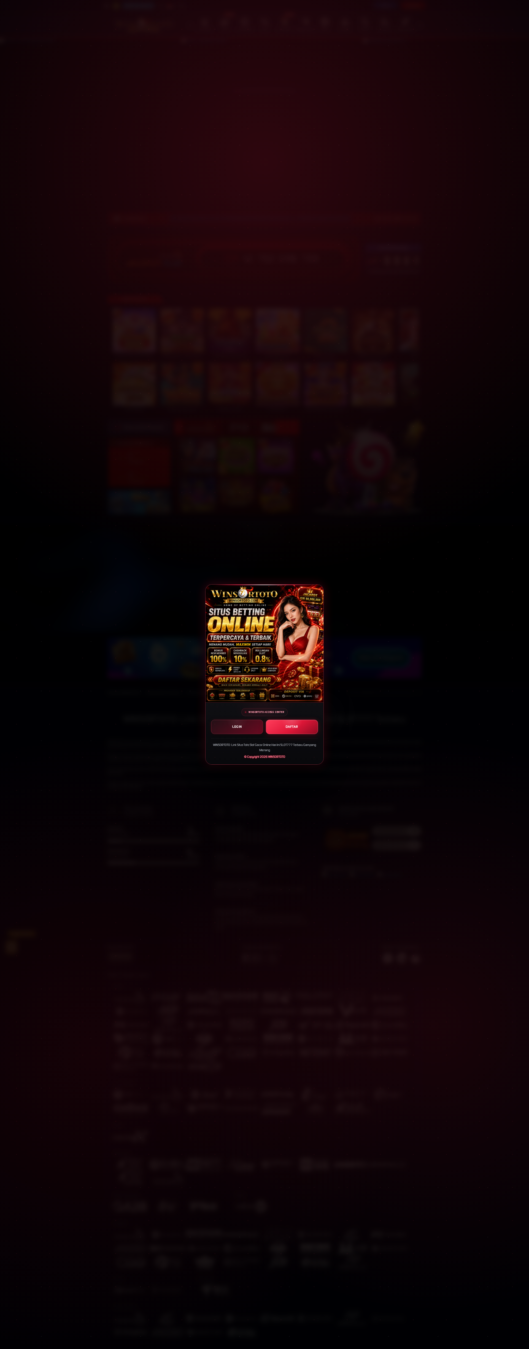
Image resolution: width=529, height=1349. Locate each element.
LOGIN (237, 727)
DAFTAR (292, 727)
